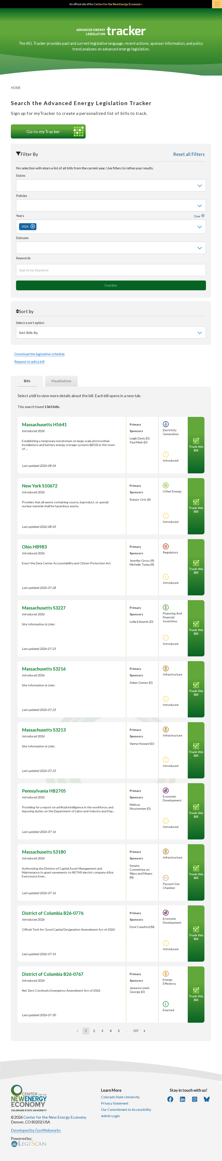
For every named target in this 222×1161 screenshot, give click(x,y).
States (20, 175)
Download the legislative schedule (39, 354)
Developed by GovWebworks (36, 1130)
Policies (21, 196)
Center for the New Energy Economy (54, 1117)
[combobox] (111, 185)
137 (135, 1031)
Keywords (23, 258)
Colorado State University (120, 1097)
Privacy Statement (114, 1103)
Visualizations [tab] (61, 381)
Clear (197, 216)
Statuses (22, 238)
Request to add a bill (29, 361)
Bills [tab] (27, 381)
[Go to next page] (144, 1030)
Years (108, 216)
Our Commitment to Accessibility (126, 1109)
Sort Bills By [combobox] (28, 332)
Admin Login (110, 1116)
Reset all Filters (189, 154)
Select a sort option (30, 323)
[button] (27, 226)
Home (16, 88)
